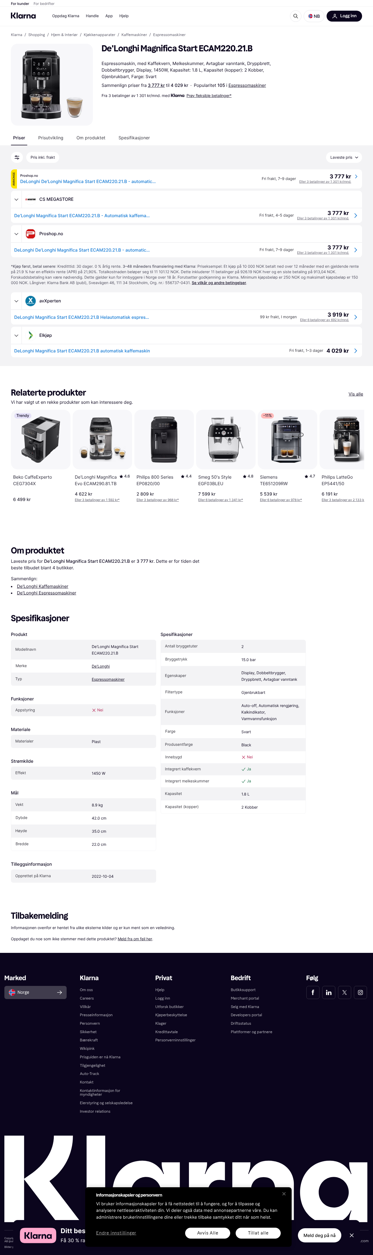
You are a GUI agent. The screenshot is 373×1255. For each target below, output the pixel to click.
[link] (312, 992)
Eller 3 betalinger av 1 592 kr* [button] (97, 500)
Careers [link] (87, 998)
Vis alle (356, 394)
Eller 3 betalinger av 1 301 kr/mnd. (325, 181)
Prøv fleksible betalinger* (209, 95)
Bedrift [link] (241, 978)
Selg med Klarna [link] (245, 1006)
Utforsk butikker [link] (169, 1006)
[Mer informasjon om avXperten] (16, 301)
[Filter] (17, 157)
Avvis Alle (207, 1233)
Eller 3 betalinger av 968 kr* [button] (158, 500)
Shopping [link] (36, 35)
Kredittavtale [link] (166, 1032)
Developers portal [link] (246, 1015)
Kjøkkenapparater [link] (100, 35)
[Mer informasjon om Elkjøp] (16, 335)
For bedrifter (44, 4)
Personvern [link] (90, 1023)
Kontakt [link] (86, 1082)
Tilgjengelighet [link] (92, 1065)
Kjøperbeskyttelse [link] (171, 1015)
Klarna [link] (16, 35)
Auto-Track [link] (89, 1073)
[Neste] (354, 455)
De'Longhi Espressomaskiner (46, 593)
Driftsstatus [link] (241, 1023)
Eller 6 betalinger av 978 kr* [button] (281, 500)
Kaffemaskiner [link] (134, 35)
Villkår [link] (85, 1006)
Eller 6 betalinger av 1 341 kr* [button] (220, 500)
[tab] (19, 137)
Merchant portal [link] (245, 998)
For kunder (20, 4)
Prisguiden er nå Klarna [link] (100, 1057)
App (109, 16)
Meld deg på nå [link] (320, 1235)
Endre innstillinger (116, 1233)
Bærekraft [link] (89, 1040)
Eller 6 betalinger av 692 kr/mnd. (324, 320)
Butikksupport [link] (243, 990)
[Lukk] (284, 1194)
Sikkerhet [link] (88, 1032)
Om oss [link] (86, 990)
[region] (188, 1217)
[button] (314, 16)
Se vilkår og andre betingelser (219, 283)
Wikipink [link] (87, 1048)
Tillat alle (258, 1233)
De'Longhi (101, 666)
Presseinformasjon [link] (96, 1015)
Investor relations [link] (95, 1111)
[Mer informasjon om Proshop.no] (16, 233)
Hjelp (124, 16)
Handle (92, 16)
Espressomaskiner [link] (169, 35)
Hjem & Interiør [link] (64, 35)
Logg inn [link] (162, 998)
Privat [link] (163, 978)
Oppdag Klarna (65, 16)
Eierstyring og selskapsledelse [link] (106, 1103)
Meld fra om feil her (135, 938)
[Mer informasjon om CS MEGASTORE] (16, 199)
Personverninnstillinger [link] (175, 1040)
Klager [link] (161, 1023)
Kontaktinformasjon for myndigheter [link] (100, 1092)
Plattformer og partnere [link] (251, 1032)
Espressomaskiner (247, 85)
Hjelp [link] (159, 990)
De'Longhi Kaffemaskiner (42, 586)
